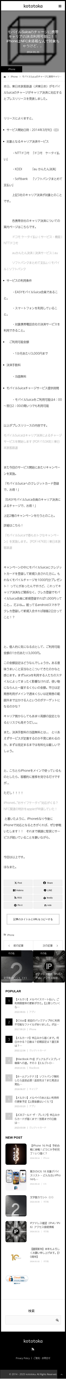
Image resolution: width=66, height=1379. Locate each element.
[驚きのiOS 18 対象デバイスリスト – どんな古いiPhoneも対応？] (16, 1180)
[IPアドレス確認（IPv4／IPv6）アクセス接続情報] (16, 1231)
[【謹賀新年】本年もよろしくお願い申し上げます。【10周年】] (16, 1257)
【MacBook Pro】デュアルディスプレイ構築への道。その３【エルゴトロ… (38, 1061)
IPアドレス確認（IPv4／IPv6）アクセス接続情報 (45, 1225)
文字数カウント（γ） (42, 1197)
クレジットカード (37, 1050)
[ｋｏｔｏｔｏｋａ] (33, 6)
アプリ (32, 1012)
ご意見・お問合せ (41, 1358)
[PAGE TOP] (61, 1374)
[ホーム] (5, 76)
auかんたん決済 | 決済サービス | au (35, 253)
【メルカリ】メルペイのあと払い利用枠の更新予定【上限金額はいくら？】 (37, 1099)
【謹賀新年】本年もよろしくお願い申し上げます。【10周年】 (45, 1253)
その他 (11, 953)
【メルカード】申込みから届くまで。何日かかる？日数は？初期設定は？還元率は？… (37, 1042)
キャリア (33, 1089)
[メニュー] (60, 5)
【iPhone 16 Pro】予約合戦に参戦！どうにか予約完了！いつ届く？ (45, 1149)
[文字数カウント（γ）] (16, 1205)
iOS (44, 1183)
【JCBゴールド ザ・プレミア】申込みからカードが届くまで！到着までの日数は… (37, 1119)
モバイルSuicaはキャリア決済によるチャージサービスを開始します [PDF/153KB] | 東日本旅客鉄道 (33, 441)
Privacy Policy (23, 1358)
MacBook (34, 1067)
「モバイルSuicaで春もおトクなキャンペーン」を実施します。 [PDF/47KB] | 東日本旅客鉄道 (32, 541)
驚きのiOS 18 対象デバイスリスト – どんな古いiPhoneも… (45, 1175)
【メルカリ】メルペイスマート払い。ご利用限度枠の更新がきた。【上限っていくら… (37, 1003)
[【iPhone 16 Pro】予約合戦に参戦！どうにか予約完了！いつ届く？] (16, 1154)
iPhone (11, 69)
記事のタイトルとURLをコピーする (33, 919)
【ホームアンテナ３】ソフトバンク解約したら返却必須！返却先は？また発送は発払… (37, 1080)
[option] (17, 966)
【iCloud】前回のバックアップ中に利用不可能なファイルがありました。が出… (37, 1022)
